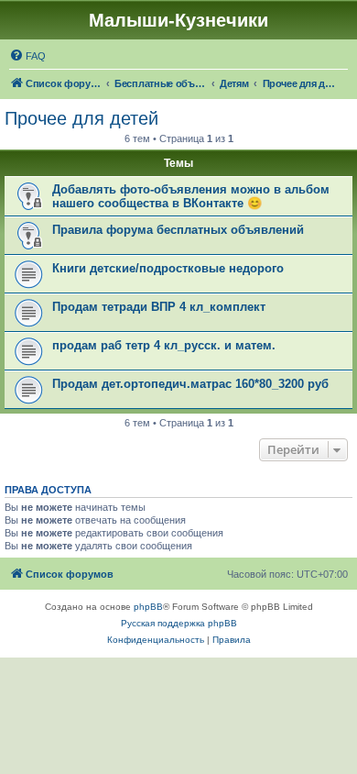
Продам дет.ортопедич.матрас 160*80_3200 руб (190, 384)
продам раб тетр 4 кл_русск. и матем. (164, 345)
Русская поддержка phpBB (179, 623)
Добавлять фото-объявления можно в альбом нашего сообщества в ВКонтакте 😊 (191, 196)
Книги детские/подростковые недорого (168, 268)
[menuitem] (27, 56)
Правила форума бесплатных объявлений (178, 230)
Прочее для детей (81, 118)
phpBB (148, 607)
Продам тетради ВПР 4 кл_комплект (158, 307)
